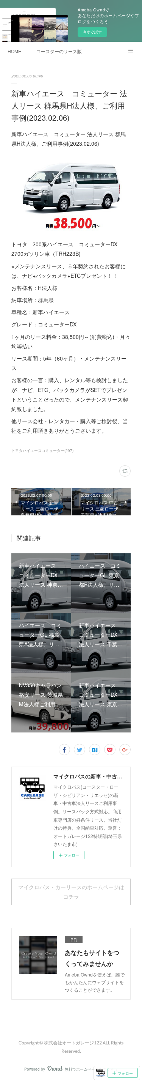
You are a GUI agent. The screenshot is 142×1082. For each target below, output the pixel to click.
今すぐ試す (92, 32)
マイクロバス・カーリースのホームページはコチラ (71, 892)
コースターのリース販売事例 (59, 51)
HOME (14, 51)
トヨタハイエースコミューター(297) (42, 450)
